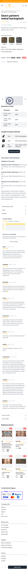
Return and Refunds (6, 543)
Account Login (4, 525)
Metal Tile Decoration (15, 10)
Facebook (3, 556)
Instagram (3, 558)
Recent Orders (4, 532)
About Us (3, 507)
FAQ (2, 514)
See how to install (14, 151)
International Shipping (6, 547)
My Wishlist (4, 529)
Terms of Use (4, 516)
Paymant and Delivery (6, 545)
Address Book (4, 534)
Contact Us (3, 509)
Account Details (5, 527)
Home (2, 10)
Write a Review (14, 241)
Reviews (3, 511)
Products (7, 10)
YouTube (3, 560)
